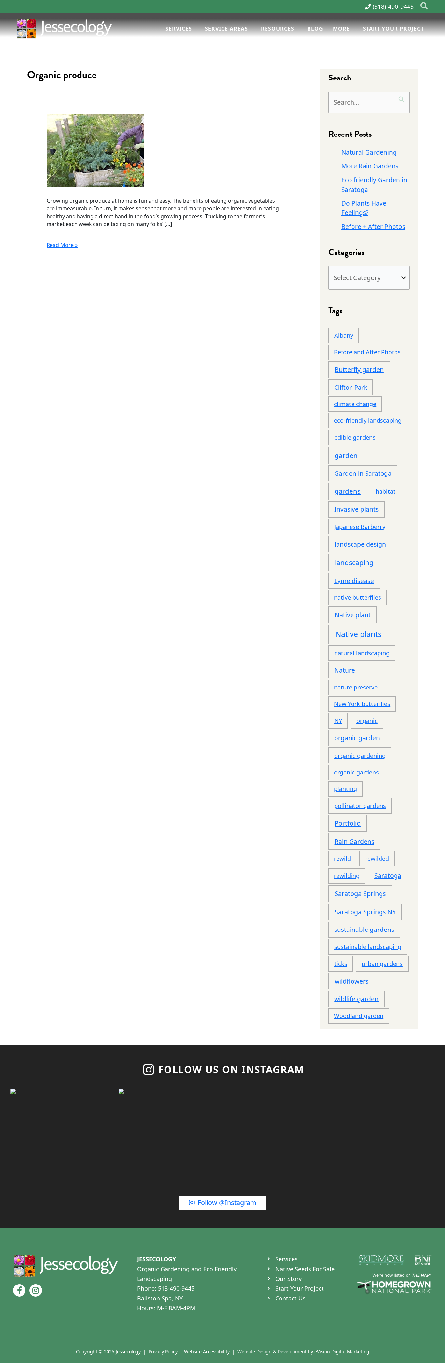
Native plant (353, 614)
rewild (342, 858)
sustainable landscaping (367, 947)
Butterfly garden (359, 369)
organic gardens (356, 772)
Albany (343, 335)
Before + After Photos (373, 226)
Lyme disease (354, 580)
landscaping (354, 562)
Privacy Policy (163, 1351)
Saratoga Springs (360, 893)
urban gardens (382, 963)
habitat (385, 491)
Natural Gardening (369, 152)
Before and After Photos (367, 352)
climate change (355, 404)
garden (346, 455)
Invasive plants (356, 509)
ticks (340, 963)
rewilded (377, 858)
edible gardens (355, 437)
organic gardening (360, 755)
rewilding (347, 876)
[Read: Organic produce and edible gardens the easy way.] (95, 149)
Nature (344, 670)
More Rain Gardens (369, 166)
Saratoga (387, 875)
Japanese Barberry (359, 526)
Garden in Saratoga (363, 473)
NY (338, 721)
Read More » (62, 244)
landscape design (360, 544)
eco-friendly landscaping (368, 420)
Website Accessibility (207, 1351)
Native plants (358, 634)
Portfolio (348, 823)
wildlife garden (356, 998)
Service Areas (226, 28)
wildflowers (351, 981)
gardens (348, 491)
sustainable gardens (364, 929)
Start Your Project (393, 28)
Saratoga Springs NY (365, 911)
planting (345, 789)
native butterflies (357, 597)
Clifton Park (350, 387)
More (341, 28)
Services (178, 28)
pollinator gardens (360, 806)
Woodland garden (358, 1016)
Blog (315, 28)
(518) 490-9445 (393, 6)
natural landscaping (362, 653)
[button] (424, 6)
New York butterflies (362, 704)
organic (367, 721)
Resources (277, 28)
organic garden (357, 737)
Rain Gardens (354, 841)
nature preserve (356, 687)
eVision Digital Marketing (341, 1351)
